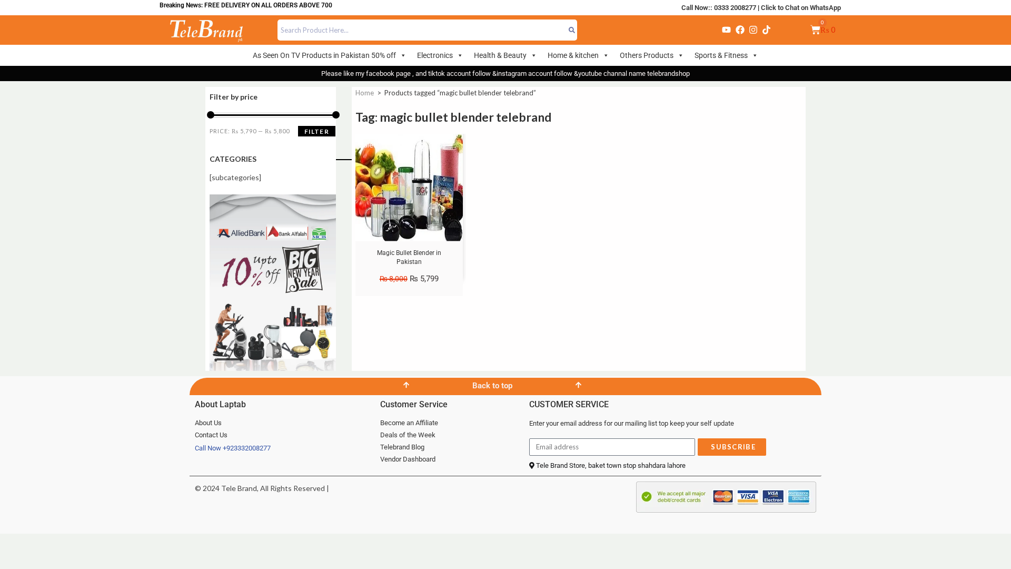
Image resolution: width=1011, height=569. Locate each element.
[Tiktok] (766, 30)
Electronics (435, 55)
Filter (316, 131)
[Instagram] (753, 30)
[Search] (572, 30)
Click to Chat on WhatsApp (801, 8)
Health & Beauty (500, 55)
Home (364, 93)
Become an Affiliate (409, 423)
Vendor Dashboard (407, 459)
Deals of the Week (407, 435)
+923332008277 (247, 448)
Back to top (492, 385)
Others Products (646, 55)
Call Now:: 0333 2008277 (718, 8)
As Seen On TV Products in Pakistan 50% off (324, 55)
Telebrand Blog (402, 447)
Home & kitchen (573, 55)
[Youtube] (726, 30)
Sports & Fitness (721, 55)
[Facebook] (740, 30)
